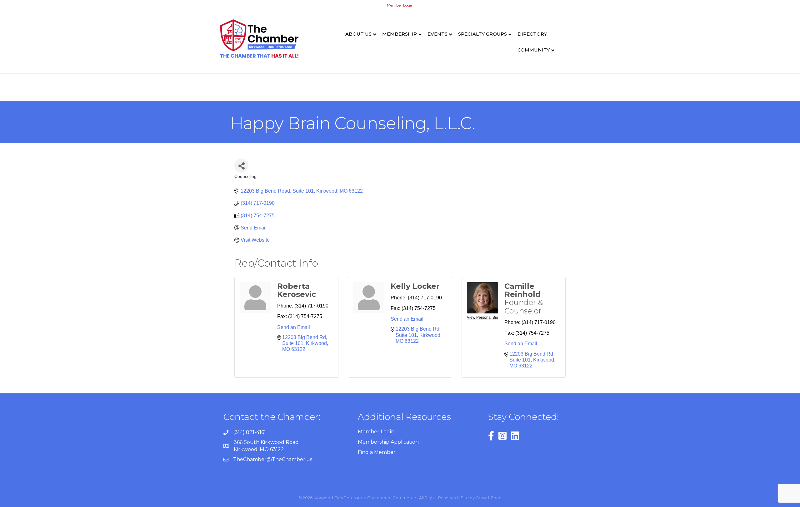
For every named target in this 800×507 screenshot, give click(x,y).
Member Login (400, 5)
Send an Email (293, 327)
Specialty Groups (482, 34)
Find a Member (377, 452)
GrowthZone (489, 497)
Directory (532, 34)
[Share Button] (241, 166)
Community (534, 50)
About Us (358, 34)
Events (438, 34)
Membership (399, 34)
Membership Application (388, 442)
